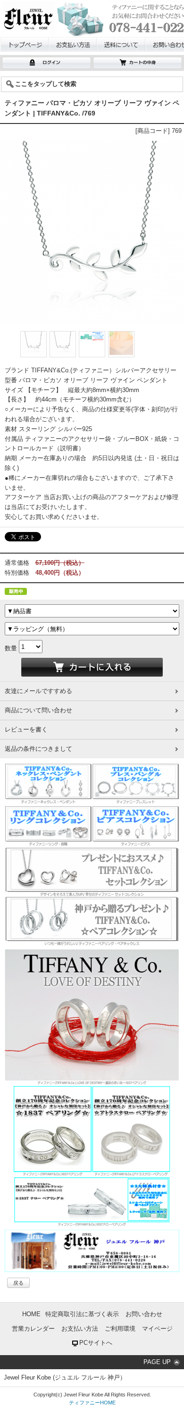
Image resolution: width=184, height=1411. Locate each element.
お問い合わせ (143, 1314)
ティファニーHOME (92, 1402)
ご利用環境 (120, 1328)
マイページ (157, 1328)
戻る (18, 1283)
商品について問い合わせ (38, 710)
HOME (31, 1314)
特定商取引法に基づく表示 (82, 1314)
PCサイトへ (95, 1342)
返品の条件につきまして (38, 748)
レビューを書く (26, 729)
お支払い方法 (79, 1328)
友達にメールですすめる (38, 690)
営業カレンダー (33, 1328)
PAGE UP (157, 1361)
